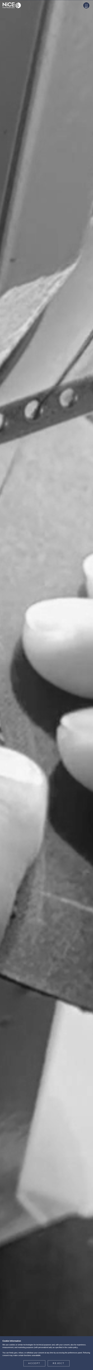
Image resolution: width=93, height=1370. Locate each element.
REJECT (59, 1363)
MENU (86, 7)
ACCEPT (34, 1363)
